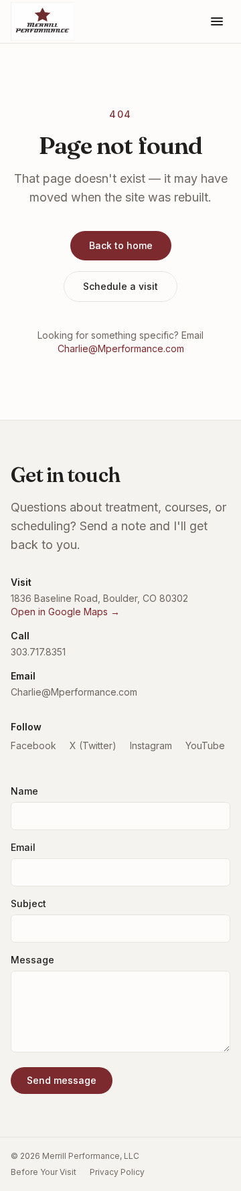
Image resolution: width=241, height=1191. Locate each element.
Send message (61, 1080)
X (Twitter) (93, 745)
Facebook (33, 745)
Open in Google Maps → (65, 611)
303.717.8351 (38, 651)
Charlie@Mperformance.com (121, 348)
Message (32, 959)
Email (23, 847)
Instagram (151, 745)
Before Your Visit (43, 1172)
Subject (28, 903)
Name (24, 791)
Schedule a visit (120, 286)
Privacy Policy (117, 1172)
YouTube (205, 745)
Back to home (121, 245)
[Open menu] (217, 21)
